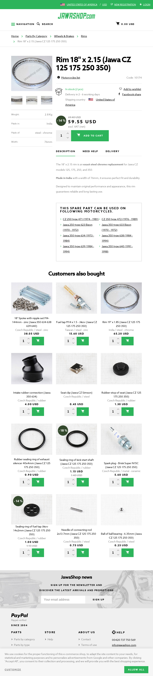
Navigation (25, 24)
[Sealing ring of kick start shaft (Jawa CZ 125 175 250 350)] (76, 444)
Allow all (136, 669)
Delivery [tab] (112, 151)
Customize (13, 669)
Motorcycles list (70, 77)
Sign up (98, 599)
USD (104, 4)
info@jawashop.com (124, 645)
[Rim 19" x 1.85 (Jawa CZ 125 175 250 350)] (121, 303)
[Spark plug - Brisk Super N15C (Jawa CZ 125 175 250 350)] (121, 444)
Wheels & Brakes (64, 36)
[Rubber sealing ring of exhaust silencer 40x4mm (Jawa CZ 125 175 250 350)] (31, 444)
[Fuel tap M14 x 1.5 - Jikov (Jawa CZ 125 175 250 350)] (76, 303)
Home (15, 36)
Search (47, 24)
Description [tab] (65, 151)
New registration (125, 4)
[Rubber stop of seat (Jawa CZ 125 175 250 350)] (121, 374)
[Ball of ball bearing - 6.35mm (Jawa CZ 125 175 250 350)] (121, 515)
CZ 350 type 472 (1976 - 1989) (120, 219)
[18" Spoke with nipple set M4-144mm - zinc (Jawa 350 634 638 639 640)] (31, 303)
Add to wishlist (132, 89)
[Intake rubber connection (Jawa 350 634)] (31, 374)
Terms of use (89, 645)
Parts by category (24, 639)
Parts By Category (36, 36)
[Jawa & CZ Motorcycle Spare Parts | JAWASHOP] (76, 16)
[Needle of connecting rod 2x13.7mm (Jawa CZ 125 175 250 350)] (76, 515)
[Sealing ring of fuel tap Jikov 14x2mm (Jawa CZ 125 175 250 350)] (31, 515)
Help (50, 639)
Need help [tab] (90, 151)
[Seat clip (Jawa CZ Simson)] (76, 374)
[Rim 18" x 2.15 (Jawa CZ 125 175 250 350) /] (31, 73)
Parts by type (22, 645)
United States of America (82, 4)
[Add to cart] (38, 341)
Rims (84, 36)
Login (146, 4)
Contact (86, 639)
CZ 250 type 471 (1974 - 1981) (81, 219)
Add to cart (93, 135)
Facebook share (131, 94)
